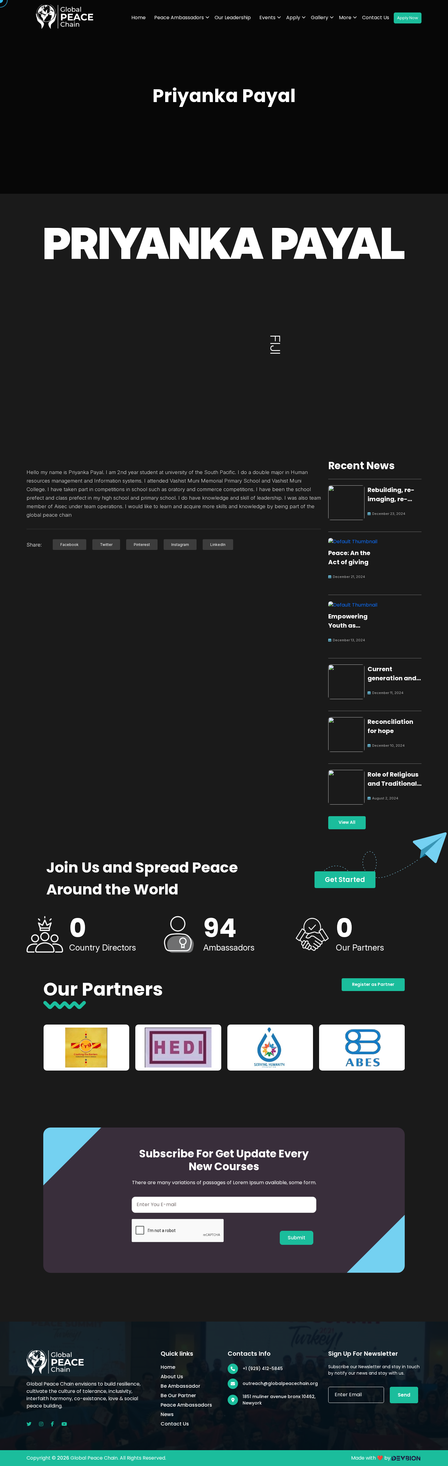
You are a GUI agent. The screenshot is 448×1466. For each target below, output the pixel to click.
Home (138, 17)
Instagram (180, 544)
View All (347, 822)
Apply (293, 17)
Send (404, 1394)
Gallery (319, 17)
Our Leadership (233, 17)
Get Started (345, 879)
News (167, 1414)
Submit (296, 1237)
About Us (172, 1376)
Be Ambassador (180, 1386)
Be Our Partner (178, 1395)
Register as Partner (373, 984)
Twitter (106, 544)
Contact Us (375, 17)
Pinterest (142, 544)
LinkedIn (218, 544)
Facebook (69, 544)
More (345, 17)
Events (267, 17)
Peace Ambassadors (179, 17)
